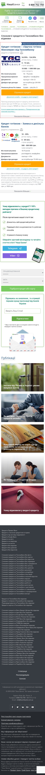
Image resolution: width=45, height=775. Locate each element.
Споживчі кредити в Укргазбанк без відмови (17, 658)
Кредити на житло (8, 543)
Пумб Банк (25, 770)
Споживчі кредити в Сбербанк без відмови (17, 649)
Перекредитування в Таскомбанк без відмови (18, 603)
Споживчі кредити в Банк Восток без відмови (18, 655)
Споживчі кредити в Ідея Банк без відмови (17, 612)
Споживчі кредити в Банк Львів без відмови (17, 643)
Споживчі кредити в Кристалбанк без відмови (18, 662)
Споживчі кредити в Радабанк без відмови (17, 664)
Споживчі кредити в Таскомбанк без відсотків (18, 559)
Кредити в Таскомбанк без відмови (14, 599)
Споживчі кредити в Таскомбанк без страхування (19, 564)
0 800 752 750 (36, 5)
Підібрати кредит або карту (22, 288)
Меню (42, 21)
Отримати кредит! (22, 92)
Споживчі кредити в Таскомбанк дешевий (17, 570)
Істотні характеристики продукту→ (13, 109)
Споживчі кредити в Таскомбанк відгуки (16, 579)
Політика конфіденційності (12, 723)
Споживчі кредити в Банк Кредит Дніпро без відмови (20, 610)
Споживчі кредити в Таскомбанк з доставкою (18, 587)
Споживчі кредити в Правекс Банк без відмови (18, 653)
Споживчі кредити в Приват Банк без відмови (18, 638)
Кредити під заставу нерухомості (13, 535)
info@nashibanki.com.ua (25, 700)
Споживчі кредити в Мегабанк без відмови (17, 645)
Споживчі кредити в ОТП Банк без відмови (17, 619)
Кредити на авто (8, 539)
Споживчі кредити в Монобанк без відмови (17, 636)
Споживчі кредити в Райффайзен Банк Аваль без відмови (22, 627)
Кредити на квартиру (9, 541)
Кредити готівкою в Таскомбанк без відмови (17, 601)
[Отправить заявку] (11, 61)
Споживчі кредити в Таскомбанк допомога (17, 581)
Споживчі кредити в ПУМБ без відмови (15, 623)
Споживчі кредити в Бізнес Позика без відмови (18, 617)
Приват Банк (15, 770)
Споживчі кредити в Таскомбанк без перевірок (18, 561)
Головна (4, 27)
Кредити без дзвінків (9, 548)
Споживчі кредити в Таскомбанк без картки (17, 557)
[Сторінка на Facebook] (12, 707)
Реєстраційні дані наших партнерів (16, 716)
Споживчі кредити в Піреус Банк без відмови (17, 647)
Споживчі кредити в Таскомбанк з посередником (19, 591)
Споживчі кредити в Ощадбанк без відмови (17, 634)
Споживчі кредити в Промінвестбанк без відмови (19, 651)
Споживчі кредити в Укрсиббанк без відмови (17, 640)
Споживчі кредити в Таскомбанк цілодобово (17, 572)
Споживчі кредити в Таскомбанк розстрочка (17, 585)
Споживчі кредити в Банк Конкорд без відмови (18, 625)
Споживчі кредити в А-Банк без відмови (16, 630)
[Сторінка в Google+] (27, 707)
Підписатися (22, 319)
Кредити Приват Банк (9, 530)
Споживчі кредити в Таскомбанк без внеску (17, 566)
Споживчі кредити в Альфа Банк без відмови (17, 615)
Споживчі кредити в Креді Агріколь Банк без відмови (20, 632)
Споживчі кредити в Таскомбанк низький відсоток (19, 576)
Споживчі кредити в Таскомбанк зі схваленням (18, 589)
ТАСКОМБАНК (22, 27)
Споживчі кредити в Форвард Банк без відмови (18, 621)
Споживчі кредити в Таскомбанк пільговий (17, 574)
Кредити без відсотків (9, 550)
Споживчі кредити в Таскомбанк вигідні (16, 594)
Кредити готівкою (6, 21)
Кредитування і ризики (11, 720)
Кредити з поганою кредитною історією (16, 533)
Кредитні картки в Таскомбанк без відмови (17, 605)
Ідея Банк (35, 770)
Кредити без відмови (9, 545)
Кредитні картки (19, 21)
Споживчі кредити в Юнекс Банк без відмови (18, 660)
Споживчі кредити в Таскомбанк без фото (16, 555)
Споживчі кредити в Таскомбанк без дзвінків (17, 568)
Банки (12, 27)
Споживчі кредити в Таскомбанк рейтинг (16, 583)
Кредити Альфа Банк (9, 537)
